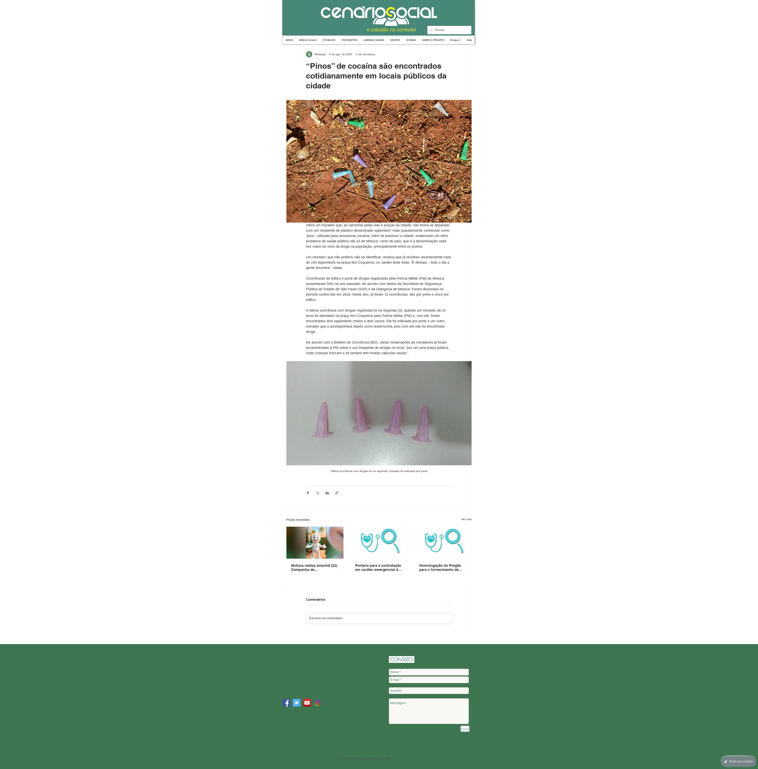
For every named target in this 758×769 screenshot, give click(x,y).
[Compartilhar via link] (337, 493)
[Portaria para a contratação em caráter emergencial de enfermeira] (379, 543)
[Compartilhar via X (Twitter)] (317, 493)
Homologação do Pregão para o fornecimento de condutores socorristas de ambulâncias (441, 567)
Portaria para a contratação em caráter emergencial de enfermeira (378, 567)
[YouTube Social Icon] (307, 703)
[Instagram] (317, 703)
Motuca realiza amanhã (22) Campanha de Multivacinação (314, 567)
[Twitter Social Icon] (296, 703)
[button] (307, 40)
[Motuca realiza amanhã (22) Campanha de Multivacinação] (314, 543)
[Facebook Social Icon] (286, 703)
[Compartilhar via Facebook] (308, 493)
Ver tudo (466, 519)
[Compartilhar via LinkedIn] (327, 493)
